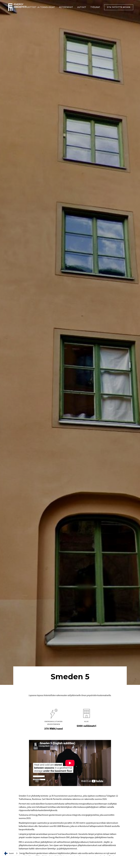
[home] (17, 7)
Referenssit (66, 7)
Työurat (95, 7)
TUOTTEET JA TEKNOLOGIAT (40, 7)
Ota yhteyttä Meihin (118, 7)
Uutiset (81, 7)
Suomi (11, 853)
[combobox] (11, 853)
